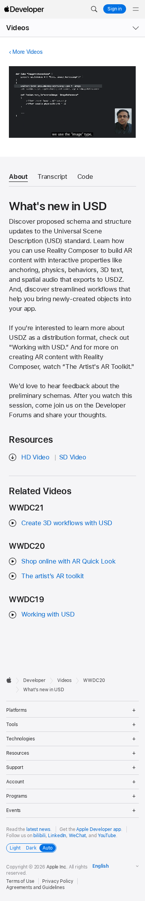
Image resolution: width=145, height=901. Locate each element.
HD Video (35, 457)
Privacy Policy (57, 881)
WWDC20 (94, 680)
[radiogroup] (31, 848)
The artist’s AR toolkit (52, 576)
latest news (38, 829)
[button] (94, 9)
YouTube (107, 835)
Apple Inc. (57, 867)
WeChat (77, 835)
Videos (17, 27)
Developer (34, 680)
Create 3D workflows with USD (66, 523)
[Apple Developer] (24, 9)
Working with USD (47, 614)
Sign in (114, 9)
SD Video (72, 457)
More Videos (27, 52)
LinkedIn (57, 835)
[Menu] (135, 9)
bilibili (39, 835)
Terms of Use (20, 881)
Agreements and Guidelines (35, 887)
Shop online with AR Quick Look (68, 561)
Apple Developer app (98, 829)
